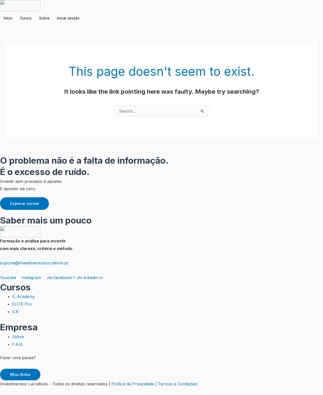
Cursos (26, 18)
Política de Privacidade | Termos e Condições (154, 383)
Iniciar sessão (68, 18)
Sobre (44, 18)
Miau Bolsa (20, 374)
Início (8, 18)
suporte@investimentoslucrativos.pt (34, 262)
